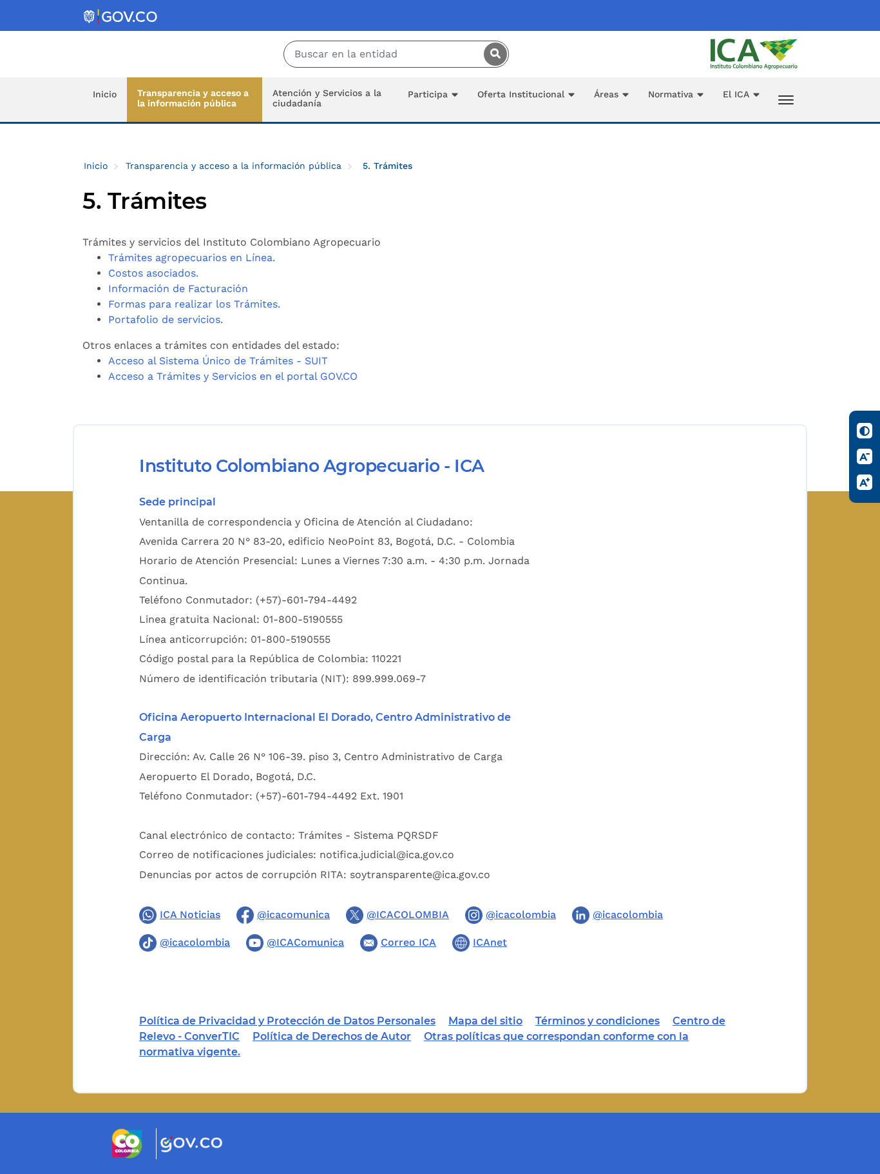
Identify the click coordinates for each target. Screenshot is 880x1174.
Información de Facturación (178, 288)
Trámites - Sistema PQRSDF (368, 835)
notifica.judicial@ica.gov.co (387, 854)
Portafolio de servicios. (165, 319)
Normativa (670, 94)
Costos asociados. (153, 273)
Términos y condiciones (597, 1021)
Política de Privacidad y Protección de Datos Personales (287, 1021)
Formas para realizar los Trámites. (194, 304)
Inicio (105, 94)
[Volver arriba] (853, 1088)
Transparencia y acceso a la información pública (193, 98)
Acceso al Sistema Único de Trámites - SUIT (218, 361)
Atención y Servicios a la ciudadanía (327, 98)
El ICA (736, 94)
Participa (428, 94)
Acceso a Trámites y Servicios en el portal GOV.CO (233, 376)
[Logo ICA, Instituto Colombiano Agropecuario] (754, 53)
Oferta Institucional (520, 94)
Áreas (606, 94)
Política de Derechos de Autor (332, 1036)
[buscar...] (492, 54)
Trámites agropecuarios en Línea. (191, 257)
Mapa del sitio (485, 1021)
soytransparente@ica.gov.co (420, 874)
